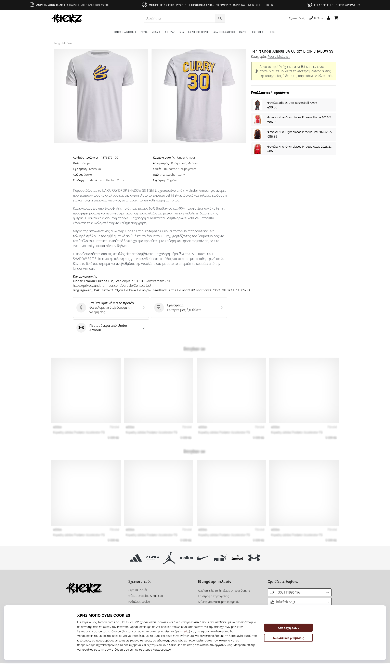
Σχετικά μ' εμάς (297, 18)
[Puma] (220, 557)
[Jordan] (169, 557)
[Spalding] (237, 557)
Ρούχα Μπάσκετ (64, 43)
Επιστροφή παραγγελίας (213, 596)
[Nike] (203, 557)
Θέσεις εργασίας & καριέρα (145, 595)
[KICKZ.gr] (90, 588)
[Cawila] (152, 557)
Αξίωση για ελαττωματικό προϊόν (218, 602)
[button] (212, 18)
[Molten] (186, 557)
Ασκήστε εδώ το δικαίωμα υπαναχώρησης (224, 591)
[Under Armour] (254, 557)
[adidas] (135, 557)
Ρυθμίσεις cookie (139, 601)
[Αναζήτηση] (220, 18)
